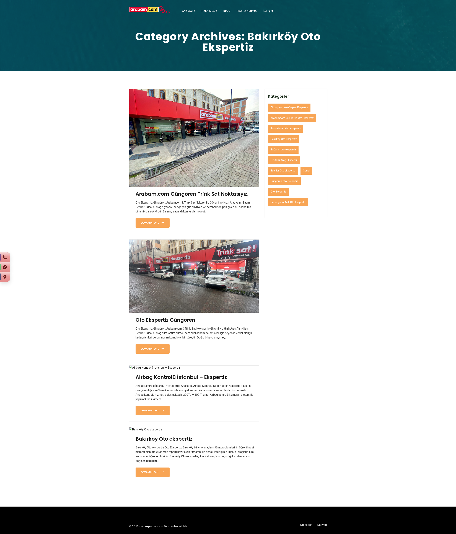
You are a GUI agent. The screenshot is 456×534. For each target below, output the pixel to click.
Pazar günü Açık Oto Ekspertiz (288, 202)
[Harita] (5, 277)
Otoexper (306, 525)
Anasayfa (188, 11)
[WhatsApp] (5, 267)
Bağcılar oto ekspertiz (283, 149)
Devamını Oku (150, 223)
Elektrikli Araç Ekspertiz (284, 160)
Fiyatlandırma (247, 11)
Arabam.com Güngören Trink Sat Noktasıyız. (192, 194)
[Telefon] (5, 257)
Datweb (322, 525)
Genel (306, 170)
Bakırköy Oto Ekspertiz (284, 139)
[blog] (194, 138)
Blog (226, 11)
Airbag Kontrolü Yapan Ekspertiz (289, 107)
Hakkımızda (209, 11)
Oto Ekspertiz (278, 191)
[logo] (149, 9)
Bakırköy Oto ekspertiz (164, 439)
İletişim (268, 11)
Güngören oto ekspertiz (284, 181)
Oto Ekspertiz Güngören (165, 320)
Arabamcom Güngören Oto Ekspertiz (292, 118)
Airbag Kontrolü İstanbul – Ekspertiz (181, 377)
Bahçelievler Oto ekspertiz (286, 128)
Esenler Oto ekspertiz (283, 170)
